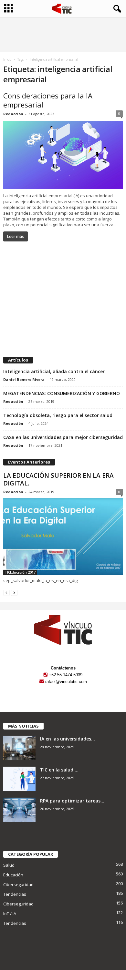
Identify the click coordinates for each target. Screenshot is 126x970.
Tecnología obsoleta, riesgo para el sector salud (57, 415)
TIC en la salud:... (59, 770)
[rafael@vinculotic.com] (41, 681)
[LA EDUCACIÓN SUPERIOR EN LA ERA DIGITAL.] (63, 536)
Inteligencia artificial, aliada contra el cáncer (54, 371)
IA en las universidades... (67, 739)
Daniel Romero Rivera (24, 379)
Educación (13, 875)
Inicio (7, 59)
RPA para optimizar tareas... (72, 801)
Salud (9, 865)
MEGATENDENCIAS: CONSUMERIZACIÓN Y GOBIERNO (61, 393)
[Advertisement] (63, 304)
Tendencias (14, 894)
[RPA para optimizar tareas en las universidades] (19, 810)
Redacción (13, 113)
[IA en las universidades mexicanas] (19, 748)
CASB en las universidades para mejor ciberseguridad (63, 437)
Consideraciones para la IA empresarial (47, 100)
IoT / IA (9, 913)
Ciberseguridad (18, 884)
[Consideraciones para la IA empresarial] (63, 155)
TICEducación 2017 (20, 572)
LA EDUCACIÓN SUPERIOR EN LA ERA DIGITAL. (58, 479)
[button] (116, 9)
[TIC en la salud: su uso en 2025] (19, 779)
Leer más (15, 236)
